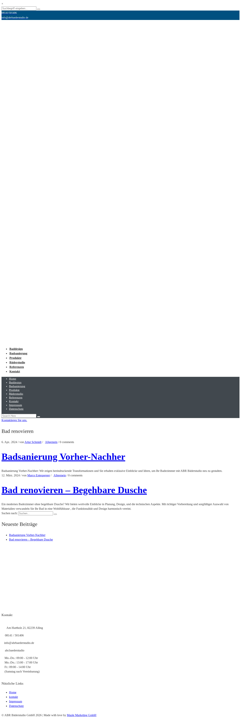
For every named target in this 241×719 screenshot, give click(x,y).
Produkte (15, 358)
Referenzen (16, 367)
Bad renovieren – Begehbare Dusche (74, 490)
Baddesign (16, 348)
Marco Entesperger (38, 475)
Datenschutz (16, 408)
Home (12, 378)
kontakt (13, 696)
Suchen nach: (10, 513)
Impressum (15, 405)
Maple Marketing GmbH (81, 715)
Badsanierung (18, 353)
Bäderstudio (17, 362)
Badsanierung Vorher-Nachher (63, 456)
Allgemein (51, 442)
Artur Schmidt (32, 442)
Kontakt (14, 371)
